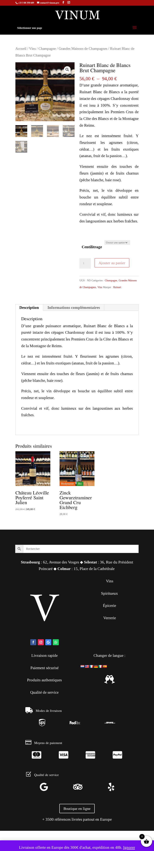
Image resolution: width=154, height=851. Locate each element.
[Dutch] (82, 666)
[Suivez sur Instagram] (41, 642)
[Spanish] (105, 666)
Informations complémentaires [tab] (74, 307)
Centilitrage (92, 247)
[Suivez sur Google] (48, 642)
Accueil (20, 49)
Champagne (47, 49)
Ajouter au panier (112, 263)
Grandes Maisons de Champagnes (83, 49)
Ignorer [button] (129, 847)
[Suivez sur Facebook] (33, 642)
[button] (67, 69)
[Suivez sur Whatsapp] (56, 642)
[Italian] (100, 666)
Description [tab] (29, 307)
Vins (32, 49)
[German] (96, 666)
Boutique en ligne (77, 808)
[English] (87, 666)
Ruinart (117, 287)
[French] (91, 666)
